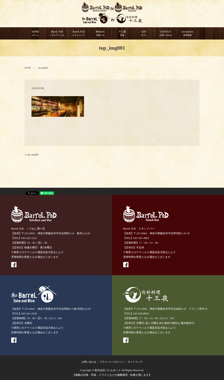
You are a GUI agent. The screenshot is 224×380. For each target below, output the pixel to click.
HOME (35, 33)
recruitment (187, 33)
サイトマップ (135, 362)
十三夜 (122, 33)
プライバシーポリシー (112, 362)
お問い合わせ (89, 362)
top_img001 (33, 154)
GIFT (144, 33)
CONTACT (165, 33)
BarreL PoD (78, 33)
